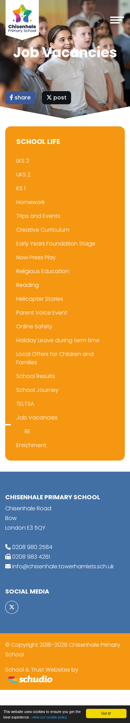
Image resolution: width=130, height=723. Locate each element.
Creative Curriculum (42, 230)
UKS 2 (23, 175)
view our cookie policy (49, 717)
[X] (11, 607)
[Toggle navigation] (117, 20)
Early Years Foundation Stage (55, 244)
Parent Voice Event (41, 313)
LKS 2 (22, 161)
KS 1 (20, 188)
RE (28, 431)
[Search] (96, 20)
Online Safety (34, 326)
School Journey (37, 390)
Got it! (106, 713)
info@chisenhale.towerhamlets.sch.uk (63, 566)
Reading (27, 285)
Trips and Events (38, 216)
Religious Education (42, 271)
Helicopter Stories (39, 299)
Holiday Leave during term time (57, 340)
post (59, 98)
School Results (35, 376)
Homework (30, 202)
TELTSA (25, 404)
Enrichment (31, 445)
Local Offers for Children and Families (55, 358)
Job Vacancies (37, 418)
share (22, 98)
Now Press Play (36, 257)
